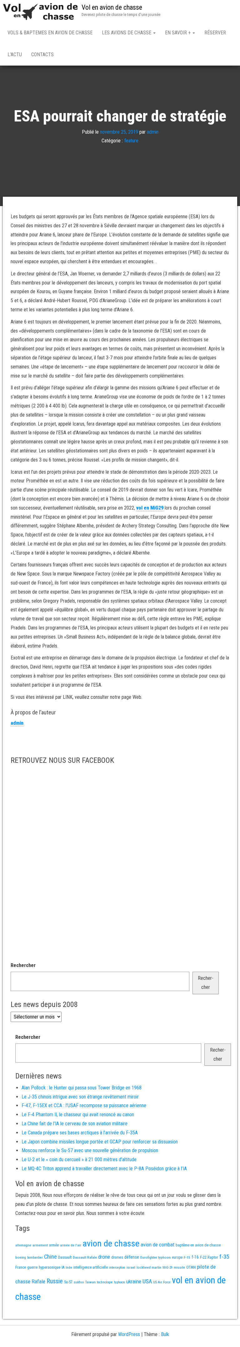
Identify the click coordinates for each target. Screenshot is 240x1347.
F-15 (187, 1257)
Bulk (165, 1334)
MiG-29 (167, 1268)
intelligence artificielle (90, 1267)
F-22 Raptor (209, 1257)
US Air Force (162, 1282)
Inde (69, 1267)
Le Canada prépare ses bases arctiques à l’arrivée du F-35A (80, 1133)
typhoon (119, 1282)
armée (54, 1245)
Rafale (38, 1281)
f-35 (224, 1256)
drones (117, 1257)
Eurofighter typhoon (155, 1257)
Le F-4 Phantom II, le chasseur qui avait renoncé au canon (78, 1115)
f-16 (195, 1257)
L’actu (15, 54)
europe (177, 1257)
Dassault (65, 1257)
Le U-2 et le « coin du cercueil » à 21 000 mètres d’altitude (79, 1159)
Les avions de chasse (127, 33)
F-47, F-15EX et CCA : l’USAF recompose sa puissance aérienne (84, 1105)
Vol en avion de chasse (112, 7)
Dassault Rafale (85, 1257)
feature (131, 141)
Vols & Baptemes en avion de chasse (50, 33)
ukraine (133, 1281)
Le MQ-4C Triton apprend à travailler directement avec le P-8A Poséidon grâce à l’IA (104, 1169)
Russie (55, 1281)
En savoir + (178, 33)
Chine (50, 1256)
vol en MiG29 (149, 508)
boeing (20, 1257)
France (20, 1267)
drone (104, 1257)
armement (40, 1245)
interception (117, 1268)
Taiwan (90, 1282)
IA (63, 1267)
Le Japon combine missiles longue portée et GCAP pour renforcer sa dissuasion (100, 1142)
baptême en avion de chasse (198, 1245)
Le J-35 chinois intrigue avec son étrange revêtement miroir (80, 1097)
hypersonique (49, 1267)
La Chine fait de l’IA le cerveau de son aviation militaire (75, 1124)
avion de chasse (110, 1243)
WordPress (129, 1334)
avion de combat (157, 1244)
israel (131, 1267)
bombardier (35, 1258)
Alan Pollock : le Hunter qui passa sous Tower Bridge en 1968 (82, 1088)
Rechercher (23, 965)
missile (179, 1267)
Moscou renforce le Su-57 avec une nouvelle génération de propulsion (90, 1150)
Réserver (215, 33)
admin (152, 132)
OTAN (191, 1267)
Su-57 (68, 1282)
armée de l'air (70, 1245)
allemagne (23, 1245)
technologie (105, 1282)
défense (131, 1257)
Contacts (42, 54)
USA (147, 1281)
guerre (32, 1267)
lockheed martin (149, 1267)
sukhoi (79, 1282)
